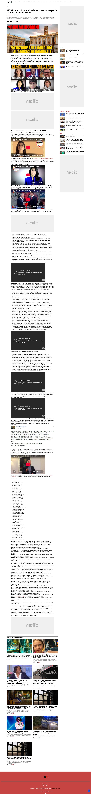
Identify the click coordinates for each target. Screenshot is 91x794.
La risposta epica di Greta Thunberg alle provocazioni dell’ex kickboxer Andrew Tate (75, 62)
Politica (23, 2)
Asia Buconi (9, 661)
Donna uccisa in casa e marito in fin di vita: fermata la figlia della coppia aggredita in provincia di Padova (44, 682)
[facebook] (8, 22)
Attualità (17, 2)
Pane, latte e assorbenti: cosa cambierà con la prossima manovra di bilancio (75, 114)
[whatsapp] (14, 22)
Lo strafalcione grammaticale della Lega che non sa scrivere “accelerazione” (75, 66)
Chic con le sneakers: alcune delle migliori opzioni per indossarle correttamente (73, 50)
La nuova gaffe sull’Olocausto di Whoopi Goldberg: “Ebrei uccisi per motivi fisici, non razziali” (18, 682)
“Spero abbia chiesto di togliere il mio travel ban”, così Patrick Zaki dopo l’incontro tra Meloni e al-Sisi (74, 122)
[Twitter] (46, 783)
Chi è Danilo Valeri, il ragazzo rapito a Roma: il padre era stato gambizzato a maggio (44, 733)
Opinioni (57, 2)
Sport (49, 2)
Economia (28, 2)
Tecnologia (44, 2)
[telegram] (17, 22)
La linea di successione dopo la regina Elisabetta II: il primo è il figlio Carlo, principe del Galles (74, 148)
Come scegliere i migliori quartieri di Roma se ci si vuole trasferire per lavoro (74, 143)
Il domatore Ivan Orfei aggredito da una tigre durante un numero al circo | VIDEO (19, 655)
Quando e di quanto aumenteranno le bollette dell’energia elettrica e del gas (74, 140)
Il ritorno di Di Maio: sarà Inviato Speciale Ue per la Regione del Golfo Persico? (75, 117)
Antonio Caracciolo (19, 596)
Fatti (53, 2)
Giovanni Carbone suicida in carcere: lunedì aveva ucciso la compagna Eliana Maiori (19, 758)
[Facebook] (42, 783)
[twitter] (11, 22)
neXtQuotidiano (10, 15)
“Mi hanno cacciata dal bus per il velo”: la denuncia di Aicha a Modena (75, 129)
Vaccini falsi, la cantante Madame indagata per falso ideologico (17, 732)
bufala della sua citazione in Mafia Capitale (43, 158)
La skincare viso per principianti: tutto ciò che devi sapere (75, 54)
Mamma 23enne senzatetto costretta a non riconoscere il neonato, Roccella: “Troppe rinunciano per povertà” (19, 707)
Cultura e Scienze (36, 2)
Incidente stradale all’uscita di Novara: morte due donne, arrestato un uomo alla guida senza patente (75, 136)
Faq (74, 2)
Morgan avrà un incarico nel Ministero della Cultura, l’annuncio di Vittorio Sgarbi (75, 125)
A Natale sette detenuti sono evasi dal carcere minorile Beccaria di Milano (45, 707)
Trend (61, 2)
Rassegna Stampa (68, 2)
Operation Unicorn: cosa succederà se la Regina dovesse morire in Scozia (75, 151)
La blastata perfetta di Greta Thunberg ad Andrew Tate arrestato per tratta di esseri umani (45, 656)
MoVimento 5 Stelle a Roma (37, 185)
